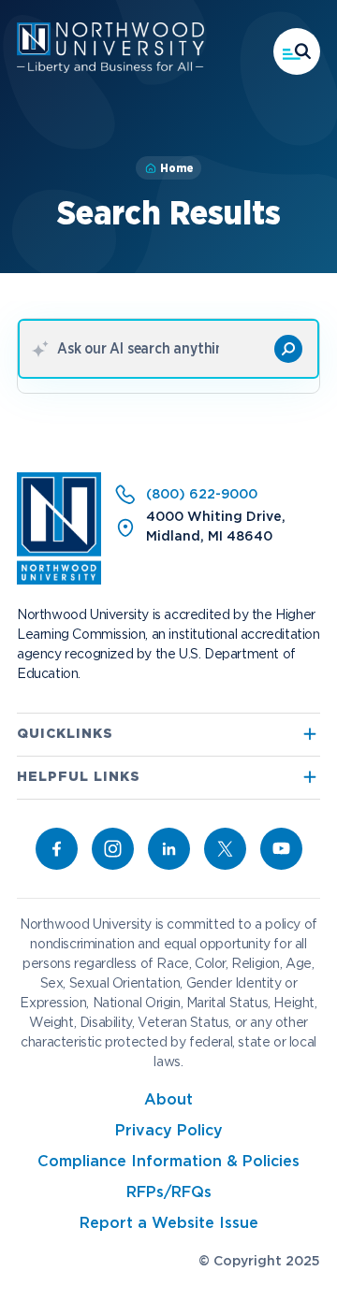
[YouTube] (281, 849)
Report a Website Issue (169, 1224)
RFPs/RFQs (169, 1193)
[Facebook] (57, 849)
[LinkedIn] (169, 849)
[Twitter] (225, 849)
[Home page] (110, 69)
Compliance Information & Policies (168, 1162)
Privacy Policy (169, 1131)
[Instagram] (113, 849)
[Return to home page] (59, 580)
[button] (296, 51)
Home (177, 168)
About (168, 1100)
